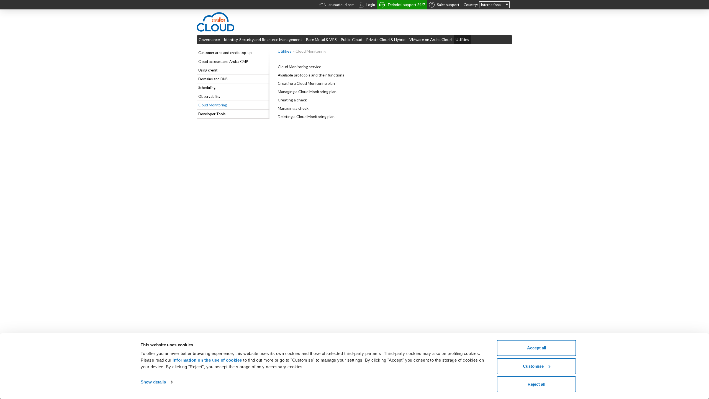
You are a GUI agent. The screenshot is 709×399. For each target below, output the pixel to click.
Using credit (207, 70)
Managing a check (293, 108)
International (491, 4)
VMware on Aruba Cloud (430, 39)
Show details (153, 382)
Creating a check (292, 100)
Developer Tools (211, 114)
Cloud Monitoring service (299, 66)
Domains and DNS (213, 79)
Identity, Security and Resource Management (263, 39)
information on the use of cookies (207, 360)
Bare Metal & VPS (321, 39)
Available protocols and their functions (311, 75)
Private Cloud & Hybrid (385, 39)
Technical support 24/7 (406, 4)
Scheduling (206, 87)
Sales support (448, 4)
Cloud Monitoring (212, 105)
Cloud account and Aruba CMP (223, 61)
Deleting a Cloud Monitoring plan (306, 116)
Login (370, 4)
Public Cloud (351, 39)
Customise (533, 366)
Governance (209, 39)
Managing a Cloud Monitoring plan (307, 91)
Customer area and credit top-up (225, 52)
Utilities (462, 39)
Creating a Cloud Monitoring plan (306, 83)
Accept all (536, 348)
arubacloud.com (341, 4)
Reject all (536, 384)
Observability (209, 96)
